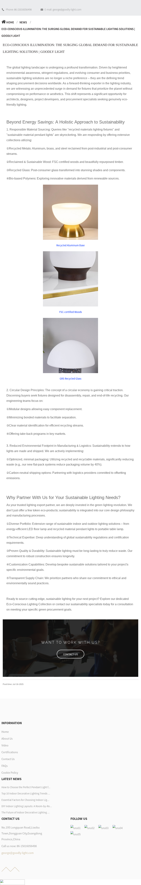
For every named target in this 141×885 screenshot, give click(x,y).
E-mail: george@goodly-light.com (63, 9)
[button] (70, 654)
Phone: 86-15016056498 (19, 9)
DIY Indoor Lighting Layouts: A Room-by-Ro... (26, 806)
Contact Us (8, 759)
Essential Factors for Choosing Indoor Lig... (25, 800)
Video (4, 745)
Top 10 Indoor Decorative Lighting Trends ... (25, 793)
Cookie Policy (9, 772)
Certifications (9, 752)
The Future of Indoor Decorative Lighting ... (25, 812)
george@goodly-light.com (17, 853)
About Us (7, 738)
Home (10, 22)
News (23, 22)
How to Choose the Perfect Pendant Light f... (25, 787)
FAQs (4, 766)
